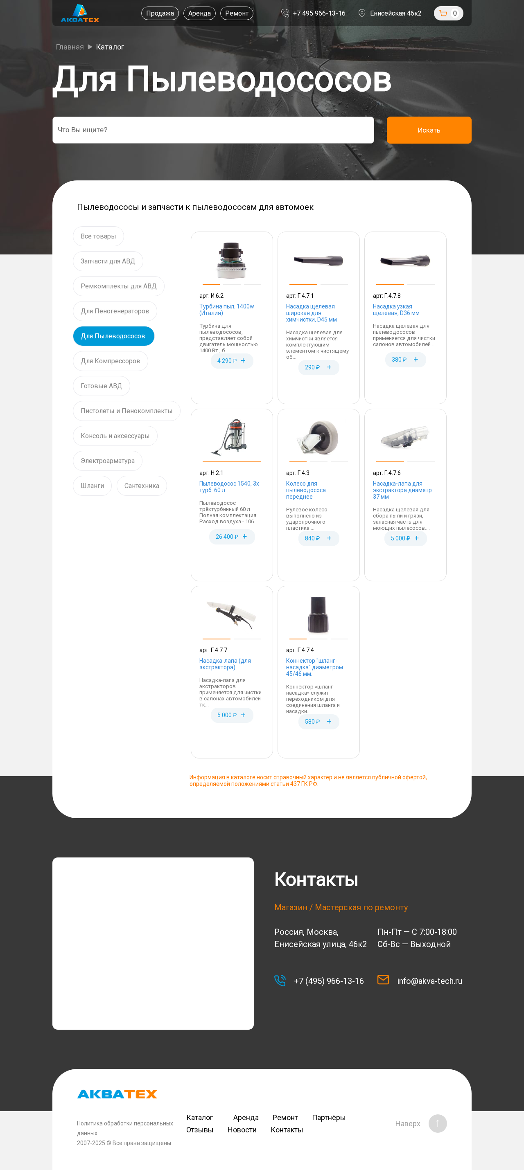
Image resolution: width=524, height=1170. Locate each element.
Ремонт (236, 13)
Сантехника (141, 486)
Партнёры (329, 1117)
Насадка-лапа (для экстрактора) (225, 663)
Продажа (160, 13)
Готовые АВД (101, 386)
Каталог (202, 1117)
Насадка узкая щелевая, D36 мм (396, 309)
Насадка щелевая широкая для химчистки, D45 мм (311, 313)
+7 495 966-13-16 (319, 13)
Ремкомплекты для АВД (119, 286)
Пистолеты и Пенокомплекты (127, 411)
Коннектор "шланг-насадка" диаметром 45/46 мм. (314, 667)
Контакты (287, 1129)
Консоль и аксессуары (115, 436)
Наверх (407, 1123)
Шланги (92, 486)
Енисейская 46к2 (396, 13)
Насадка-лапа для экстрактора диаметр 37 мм (402, 490)
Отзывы (200, 1129)
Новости (242, 1129)
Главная (70, 47)
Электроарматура (108, 461)
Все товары (98, 236)
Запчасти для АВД (108, 261)
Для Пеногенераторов (115, 311)
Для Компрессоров (110, 361)
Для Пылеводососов (114, 336)
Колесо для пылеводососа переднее (306, 490)
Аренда (199, 13)
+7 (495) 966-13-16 (329, 981)
